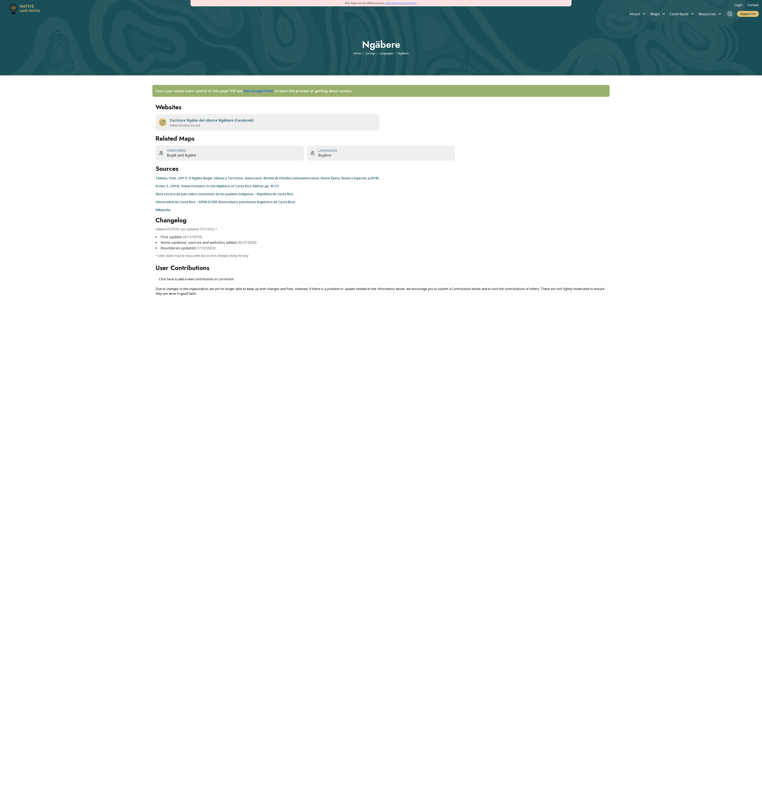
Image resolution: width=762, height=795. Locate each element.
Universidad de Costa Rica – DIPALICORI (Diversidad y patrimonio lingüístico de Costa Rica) (225, 202)
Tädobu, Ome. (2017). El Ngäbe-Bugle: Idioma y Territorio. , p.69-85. (268, 178)
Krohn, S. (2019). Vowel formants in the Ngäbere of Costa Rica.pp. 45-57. (217, 186)
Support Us (748, 14)
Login (738, 5)
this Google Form (258, 90)
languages (386, 53)
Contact (753, 5)
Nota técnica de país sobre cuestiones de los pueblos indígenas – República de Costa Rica (224, 194)
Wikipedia (163, 210)
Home (357, 53)
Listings (370, 53)
